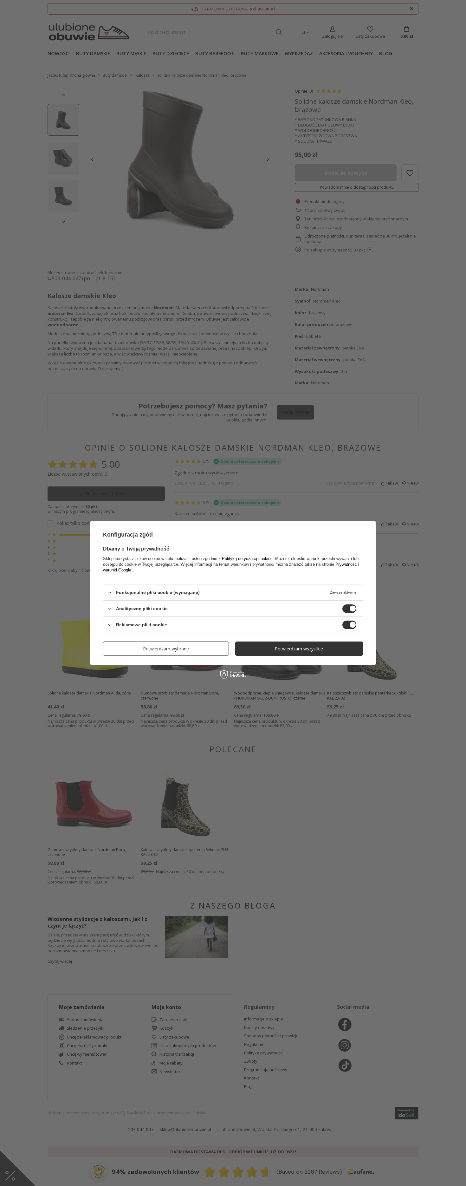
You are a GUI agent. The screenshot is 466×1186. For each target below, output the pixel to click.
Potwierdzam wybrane (166, 648)
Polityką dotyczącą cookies (247, 558)
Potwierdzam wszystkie (299, 648)
